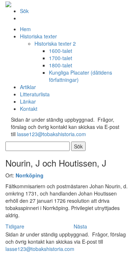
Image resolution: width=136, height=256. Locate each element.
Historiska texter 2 (55, 43)
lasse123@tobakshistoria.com (51, 134)
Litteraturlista (35, 94)
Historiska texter (38, 36)
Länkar (28, 101)
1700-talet (60, 58)
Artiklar (28, 87)
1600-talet (60, 50)
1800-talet (60, 65)
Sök (24, 10)
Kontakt (28, 108)
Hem (25, 29)
